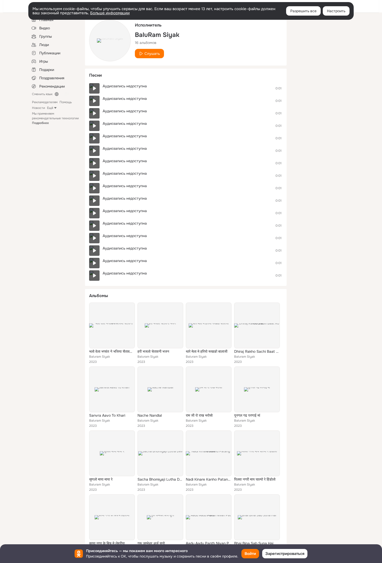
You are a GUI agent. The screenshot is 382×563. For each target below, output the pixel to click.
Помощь (66, 102)
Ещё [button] (50, 108)
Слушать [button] (152, 53)
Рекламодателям (44, 102)
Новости (38, 108)
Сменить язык (42, 94)
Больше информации (110, 13)
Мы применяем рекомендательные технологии (55, 118)
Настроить (336, 11)
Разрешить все (303, 11)
